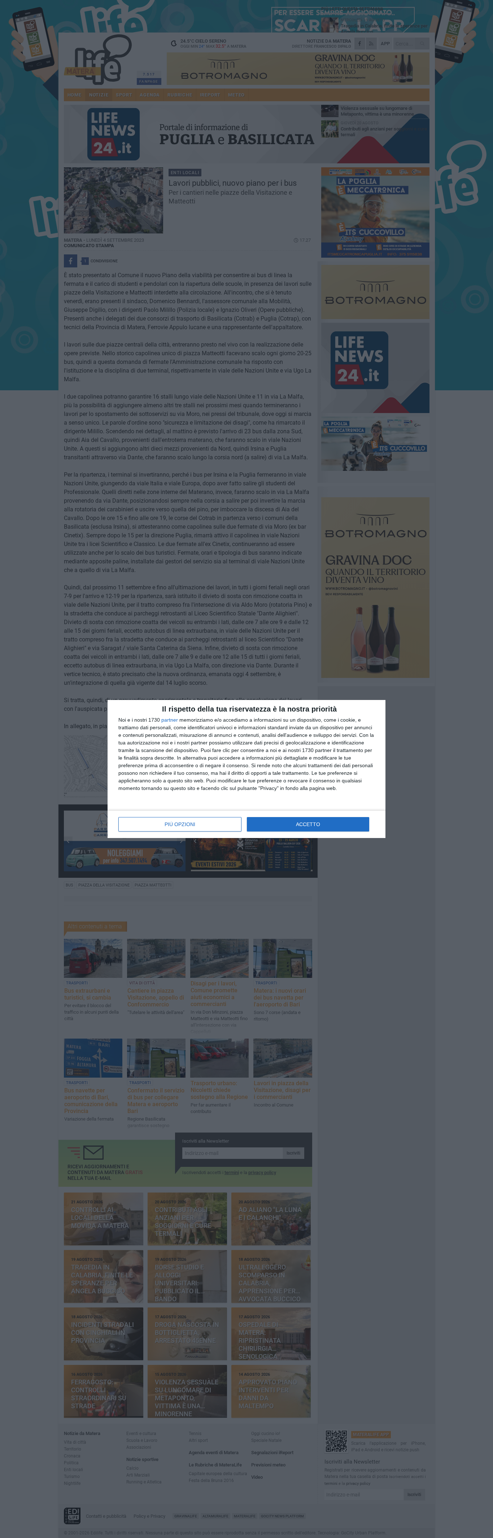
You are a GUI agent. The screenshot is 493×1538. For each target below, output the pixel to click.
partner (169, 719)
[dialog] (246, 769)
